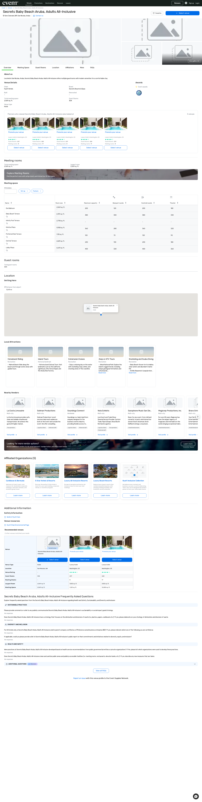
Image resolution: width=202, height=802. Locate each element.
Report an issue (79, 678)
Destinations (49, 3)
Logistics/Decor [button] (42, 427)
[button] (60, 41)
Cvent (3, 8)
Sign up (191, 3)
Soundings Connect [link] (75, 411)
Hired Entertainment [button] (133, 427)
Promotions (39, 3)
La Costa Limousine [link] (15, 411)
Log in (197, 3)
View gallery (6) (194, 61)
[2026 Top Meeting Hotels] (139, 93)
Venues (29, 3)
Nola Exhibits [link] (103, 411)
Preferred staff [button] (52, 427)
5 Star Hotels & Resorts (45, 481)
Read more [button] (102, 373)
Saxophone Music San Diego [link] (139, 411)
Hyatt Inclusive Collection (133, 481)
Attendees (8, 188)
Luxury (68, 3)
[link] (18, 403)
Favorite (158, 13)
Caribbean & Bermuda (15, 481)
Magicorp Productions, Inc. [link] (170, 411)
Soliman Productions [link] (46, 411)
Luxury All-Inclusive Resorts (76, 481)
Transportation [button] (11, 427)
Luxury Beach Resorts (102, 481)
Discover (60, 3)
